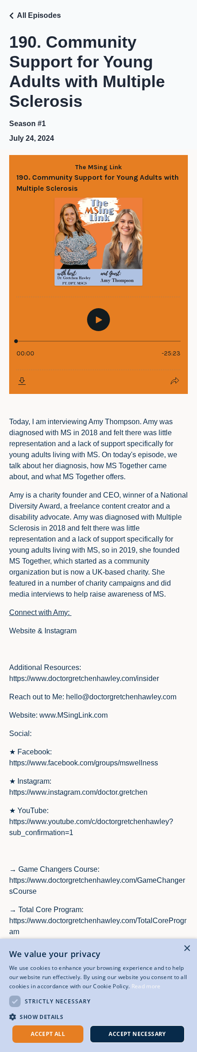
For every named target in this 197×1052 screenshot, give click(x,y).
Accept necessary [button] (137, 1034)
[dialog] (98, 995)
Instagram (60, 631)
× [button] (186, 948)
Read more (146, 986)
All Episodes (39, 15)
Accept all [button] (48, 1034)
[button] (98, 1016)
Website (22, 631)
